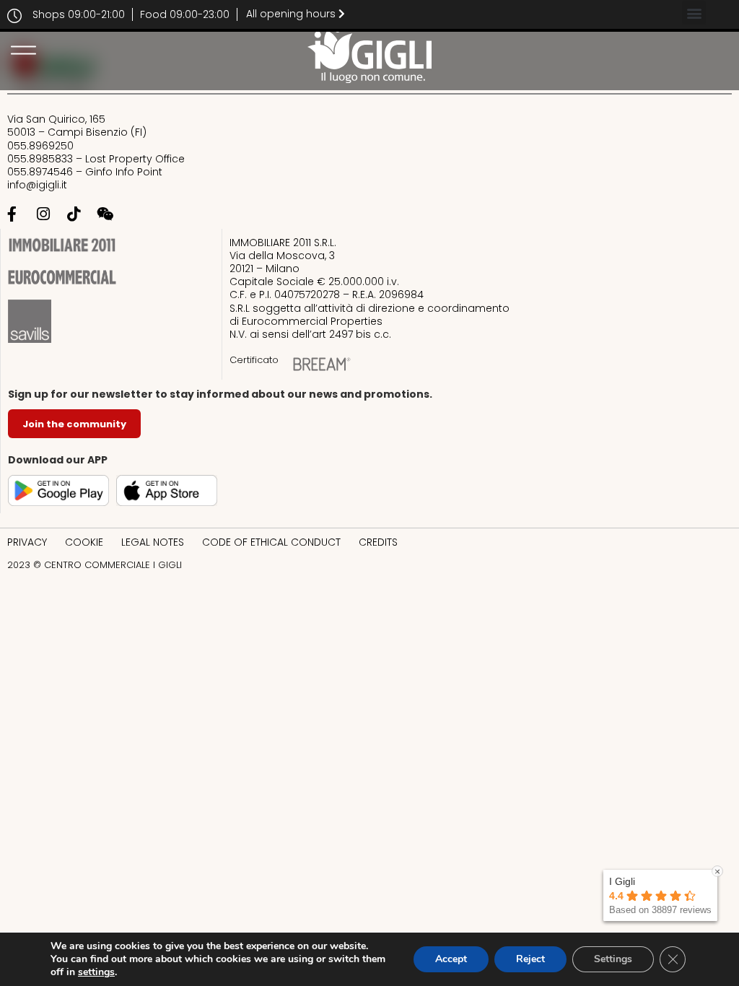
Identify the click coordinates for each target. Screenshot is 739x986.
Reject (530, 959)
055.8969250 (40, 146)
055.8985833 (41, 159)
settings (96, 972)
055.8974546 (40, 172)
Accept (451, 959)
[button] (694, 13)
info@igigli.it (37, 185)
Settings (613, 959)
